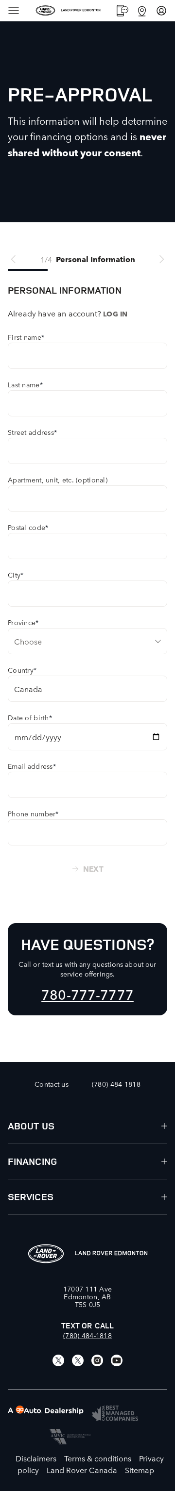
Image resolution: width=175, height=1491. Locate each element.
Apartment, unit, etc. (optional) (57, 479)
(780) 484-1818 (87, 1335)
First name (26, 337)
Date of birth (30, 717)
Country (22, 670)
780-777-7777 (87, 993)
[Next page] (161, 259)
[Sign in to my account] (161, 11)
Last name (25, 384)
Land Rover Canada (82, 1469)
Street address (32, 432)
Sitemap (139, 1469)
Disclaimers (36, 1458)
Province (23, 622)
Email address (32, 766)
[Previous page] (13, 259)
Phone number (33, 813)
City (15, 575)
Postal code (28, 527)
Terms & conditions (97, 1458)
